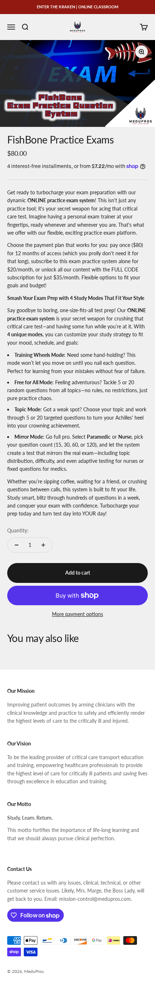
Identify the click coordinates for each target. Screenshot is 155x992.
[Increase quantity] (43, 545)
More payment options (77, 614)
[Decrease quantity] (17, 545)
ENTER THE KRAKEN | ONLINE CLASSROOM (77, 6)
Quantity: (17, 530)
